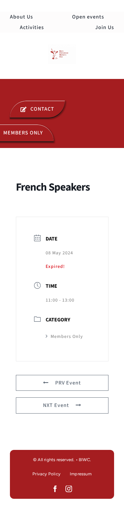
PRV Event (68, 382)
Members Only (67, 336)
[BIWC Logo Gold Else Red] (62, 47)
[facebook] (55, 489)
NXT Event (56, 405)
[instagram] (68, 489)
